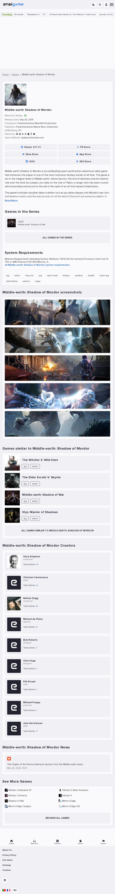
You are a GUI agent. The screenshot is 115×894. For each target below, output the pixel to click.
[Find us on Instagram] (4, 880)
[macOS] (28, 134)
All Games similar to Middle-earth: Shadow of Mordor (57, 530)
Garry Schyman (31, 556)
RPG (7, 275)
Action (17, 275)
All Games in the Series (57, 237)
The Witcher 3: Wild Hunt (40, 460)
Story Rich (29, 275)
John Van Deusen (33, 723)
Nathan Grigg (30, 598)
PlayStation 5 (18, 14)
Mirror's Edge (69, 800)
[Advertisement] (57, 43)
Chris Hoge (29, 660)
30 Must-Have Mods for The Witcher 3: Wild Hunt (57, 14)
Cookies (6, 870)
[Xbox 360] (17, 134)
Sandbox (79, 275)
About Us (7, 850)
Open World (52, 275)
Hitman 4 (67, 795)
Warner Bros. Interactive (45, 126)
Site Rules (7, 860)
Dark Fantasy (12, 281)
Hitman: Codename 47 (20, 790)
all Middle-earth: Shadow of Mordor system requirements (37, 264)
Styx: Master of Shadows (40, 512)
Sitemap (6, 865)
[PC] (34, 134)
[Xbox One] (20, 134)
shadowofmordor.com (32, 137)
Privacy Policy (9, 855)
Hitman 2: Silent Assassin (75, 790)
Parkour (26, 281)
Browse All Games (57, 817)
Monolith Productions (45, 123)
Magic (38, 281)
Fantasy (66, 275)
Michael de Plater (33, 619)
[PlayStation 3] (23, 134)
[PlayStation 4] (25, 134)
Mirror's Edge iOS (71, 806)
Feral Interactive (26, 123)
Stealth (91, 275)
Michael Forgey (31, 702)
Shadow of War (16, 800)
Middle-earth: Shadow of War (43, 495)
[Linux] (31, 134)
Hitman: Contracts (17, 795)
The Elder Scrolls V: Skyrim (41, 477)
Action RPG (104, 275)
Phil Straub (29, 681)
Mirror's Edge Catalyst (19, 806)
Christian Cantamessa (35, 577)
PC (29, 14)
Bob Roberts (30, 639)
